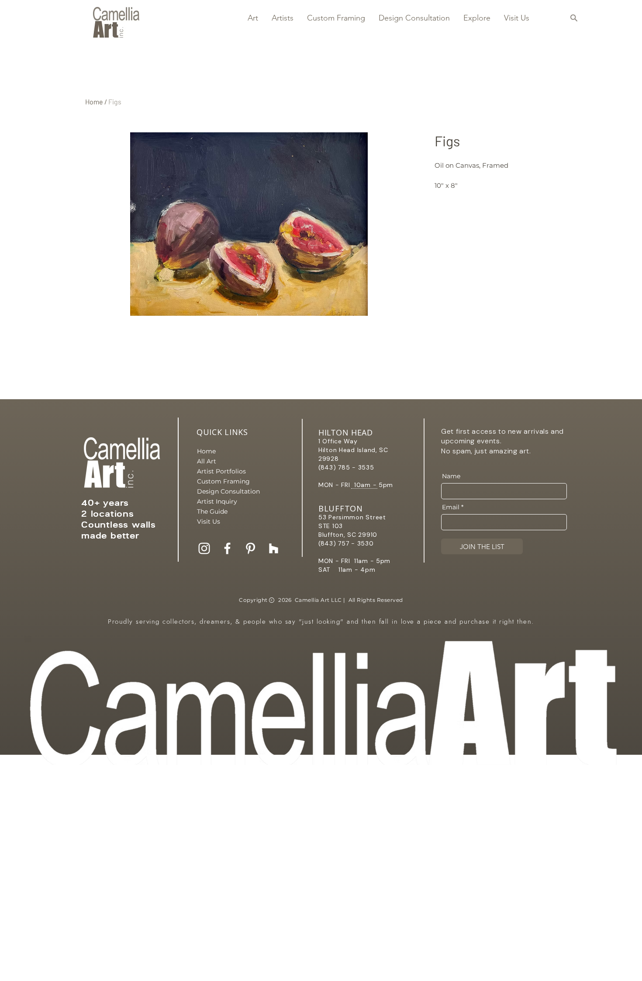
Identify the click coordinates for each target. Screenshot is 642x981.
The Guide (212, 511)
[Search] (574, 18)
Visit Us (208, 521)
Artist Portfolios (221, 471)
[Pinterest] (250, 548)
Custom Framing (223, 481)
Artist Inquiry (217, 501)
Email (450, 507)
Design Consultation (227, 491)
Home (94, 101)
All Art (206, 461)
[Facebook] (227, 548)
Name (451, 476)
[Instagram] (204, 548)
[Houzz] (273, 548)
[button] (253, 18)
